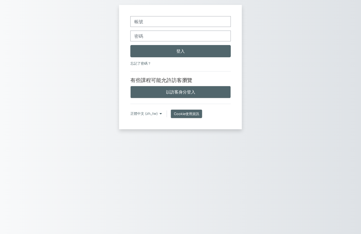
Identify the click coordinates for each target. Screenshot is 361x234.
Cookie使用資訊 (186, 114)
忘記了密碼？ (140, 63)
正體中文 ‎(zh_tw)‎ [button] (144, 113)
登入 (180, 51)
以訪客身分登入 (180, 91)
